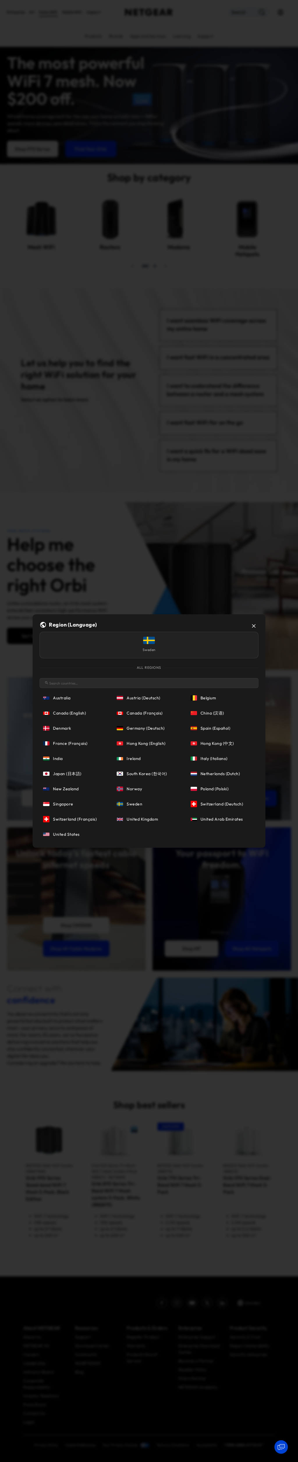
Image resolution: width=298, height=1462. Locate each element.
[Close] (253, 626)
